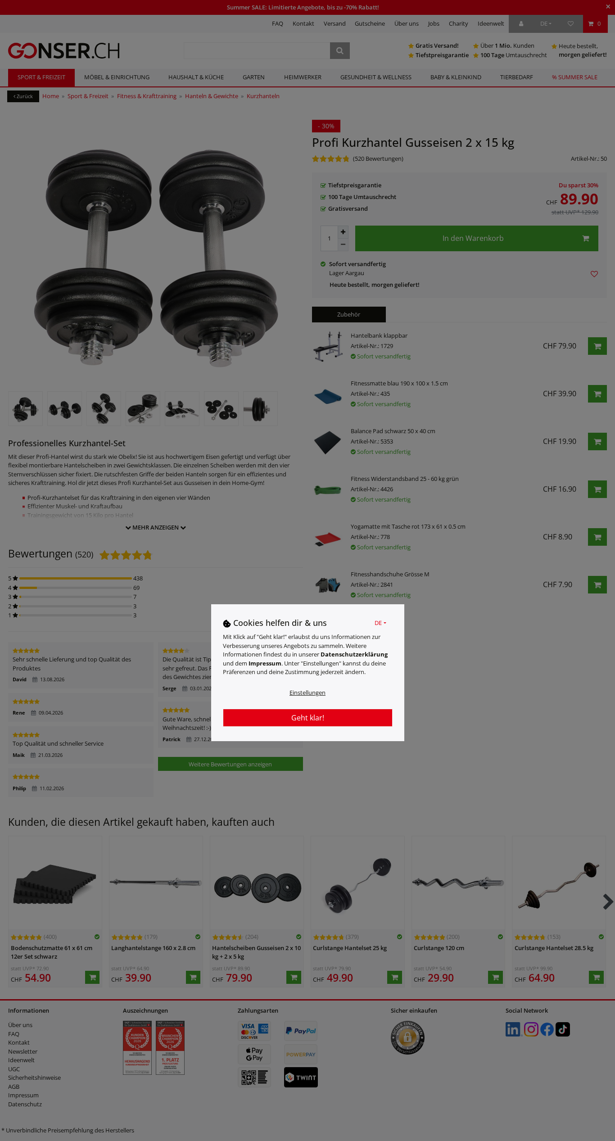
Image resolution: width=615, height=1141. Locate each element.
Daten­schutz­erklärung (354, 655)
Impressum (265, 664)
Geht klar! (307, 718)
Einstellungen (307, 693)
